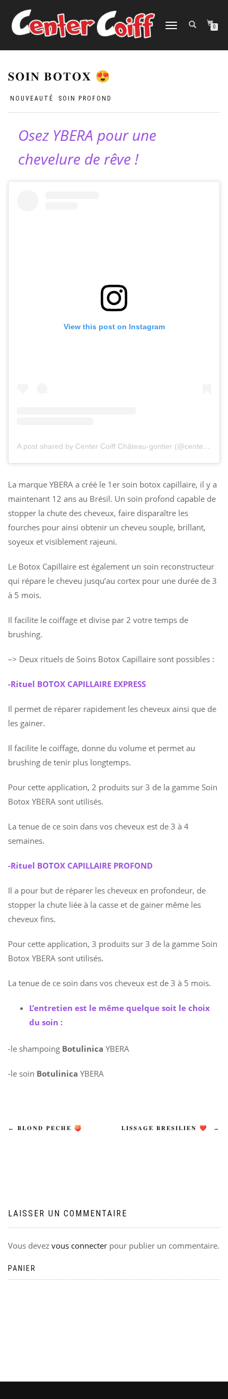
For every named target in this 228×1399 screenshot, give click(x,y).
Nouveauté (32, 98)
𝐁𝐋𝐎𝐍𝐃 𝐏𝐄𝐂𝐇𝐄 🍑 (45, 1128)
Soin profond (85, 98)
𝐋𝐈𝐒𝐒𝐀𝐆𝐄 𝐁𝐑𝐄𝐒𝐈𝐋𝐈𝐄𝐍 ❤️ (170, 1128)
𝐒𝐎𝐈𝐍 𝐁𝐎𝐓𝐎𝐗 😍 (59, 76)
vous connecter (79, 1245)
